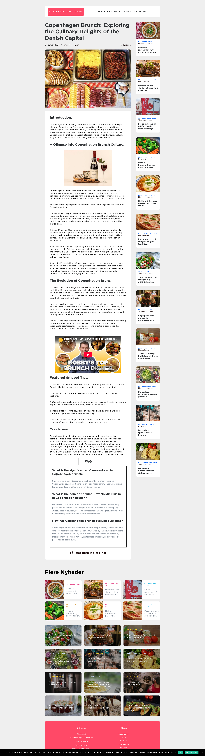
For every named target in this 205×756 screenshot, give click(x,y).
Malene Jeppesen (145, 44)
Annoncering (105, 12)
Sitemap (123, 748)
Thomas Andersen (145, 120)
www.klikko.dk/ (83, 749)
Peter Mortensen (71, 45)
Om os (117, 12)
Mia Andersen (143, 82)
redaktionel (125, 45)
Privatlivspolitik (191, 752)
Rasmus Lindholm (145, 159)
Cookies (127, 12)
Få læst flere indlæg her (88, 553)
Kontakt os (140, 12)
